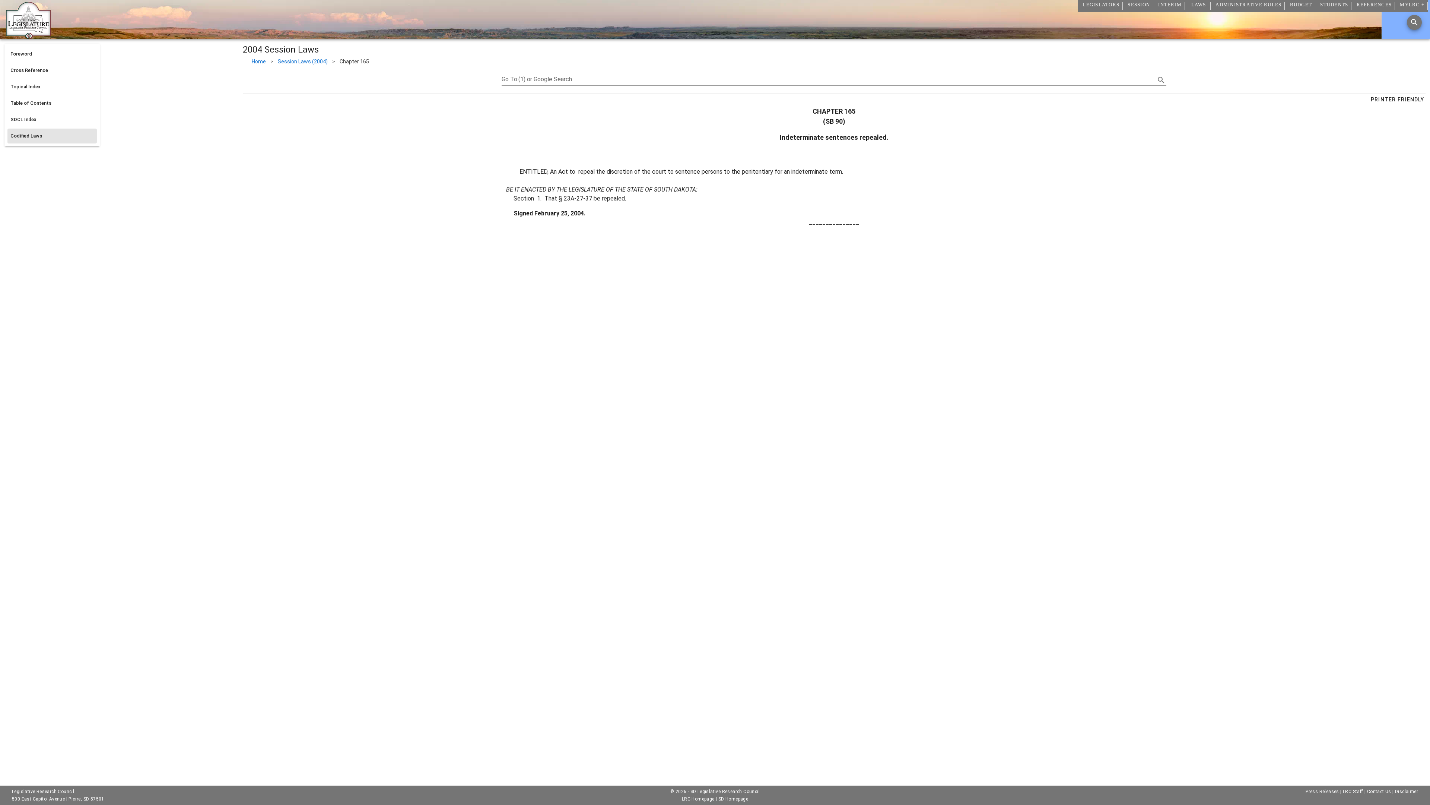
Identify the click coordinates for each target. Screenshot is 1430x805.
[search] (1161, 80)
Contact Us (1379, 791)
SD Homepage (733, 799)
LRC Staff (1353, 791)
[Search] (1414, 22)
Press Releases (1322, 791)
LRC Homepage (698, 799)
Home (259, 61)
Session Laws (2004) (303, 61)
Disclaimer (1406, 791)
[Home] (28, 36)
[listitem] (52, 54)
